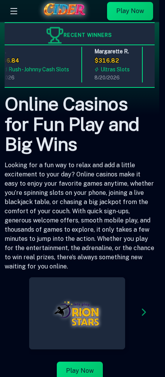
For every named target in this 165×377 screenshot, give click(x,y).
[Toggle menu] (13, 11)
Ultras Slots (114, 69)
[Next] (144, 313)
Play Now (130, 11)
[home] (64, 16)
